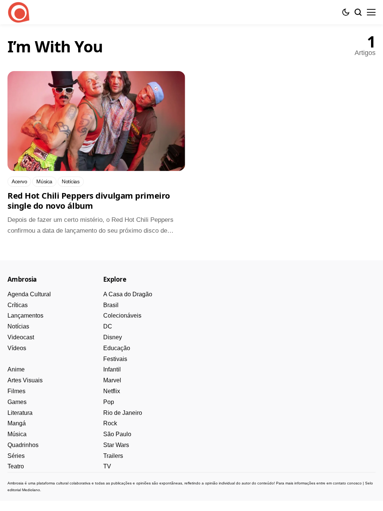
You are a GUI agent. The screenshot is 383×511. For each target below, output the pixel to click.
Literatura (20, 413)
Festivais (115, 359)
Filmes (16, 391)
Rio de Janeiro (122, 413)
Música (17, 434)
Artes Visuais (25, 380)
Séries (16, 456)
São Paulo (117, 434)
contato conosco (347, 483)
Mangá (16, 423)
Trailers (113, 456)
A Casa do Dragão (127, 294)
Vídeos (16, 348)
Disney (112, 337)
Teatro (15, 466)
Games (17, 402)
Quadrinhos (23, 445)
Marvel (112, 380)
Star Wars (116, 445)
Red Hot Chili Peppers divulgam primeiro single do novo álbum (88, 200)
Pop (108, 402)
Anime (16, 369)
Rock (110, 423)
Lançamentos (25, 315)
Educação (116, 348)
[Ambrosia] (18, 12)
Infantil (112, 369)
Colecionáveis (122, 315)
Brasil (111, 305)
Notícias (18, 326)
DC (107, 326)
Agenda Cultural (29, 294)
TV (107, 466)
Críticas (17, 305)
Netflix (111, 391)
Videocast (20, 337)
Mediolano (31, 490)
